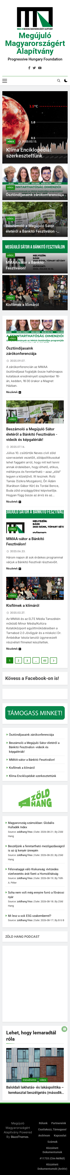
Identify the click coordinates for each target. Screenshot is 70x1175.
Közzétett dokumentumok (52, 1150)
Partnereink (58, 1123)
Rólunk (43, 1123)
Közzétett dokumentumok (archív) (52, 1167)
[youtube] (40, 68)
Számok (52, 1142)
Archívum (44, 1135)
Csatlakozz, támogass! (52, 1129)
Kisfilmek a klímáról (22, 304)
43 (44, 660)
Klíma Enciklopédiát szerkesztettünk (29, 153)
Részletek (12, 392)
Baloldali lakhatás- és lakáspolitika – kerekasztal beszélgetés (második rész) (35, 1092)
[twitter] (34, 68)
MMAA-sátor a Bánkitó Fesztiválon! (32, 759)
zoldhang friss (24, 831)
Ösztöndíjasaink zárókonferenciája (35, 194)
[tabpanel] (35, 1072)
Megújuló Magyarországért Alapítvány (35, 43)
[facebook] (29, 68)
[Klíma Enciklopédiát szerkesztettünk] (35, 127)
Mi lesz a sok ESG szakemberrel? (29, 916)
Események (29, 1080)
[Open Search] (58, 80)
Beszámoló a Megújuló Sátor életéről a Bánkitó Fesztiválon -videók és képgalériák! (31, 231)
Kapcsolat (60, 1135)
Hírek (11, 141)
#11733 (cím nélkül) (52, 1158)
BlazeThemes (19, 1136)
